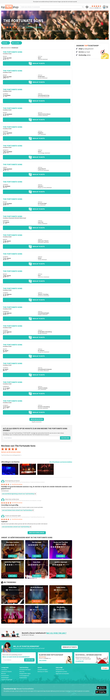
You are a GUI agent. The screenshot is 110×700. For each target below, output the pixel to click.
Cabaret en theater (6, 671)
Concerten (4, 669)
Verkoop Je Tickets (43, 671)
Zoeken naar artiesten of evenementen (30, 7)
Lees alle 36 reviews (33, 27)
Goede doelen (23, 678)
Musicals (3, 673)
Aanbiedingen (5, 678)
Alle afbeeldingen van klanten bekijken (60, 462)
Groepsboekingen (42, 669)
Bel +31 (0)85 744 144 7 (56, 633)
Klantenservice (60, 669)
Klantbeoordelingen (25, 669)
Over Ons (21, 671)
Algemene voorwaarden (62, 673)
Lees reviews (42, 660)
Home (4, 24)
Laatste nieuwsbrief (6, 680)
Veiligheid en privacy (61, 671)
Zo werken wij (79, 661)
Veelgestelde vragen (25, 673)
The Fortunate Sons (12, 24)
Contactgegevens (24, 675)
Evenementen (5, 675)
